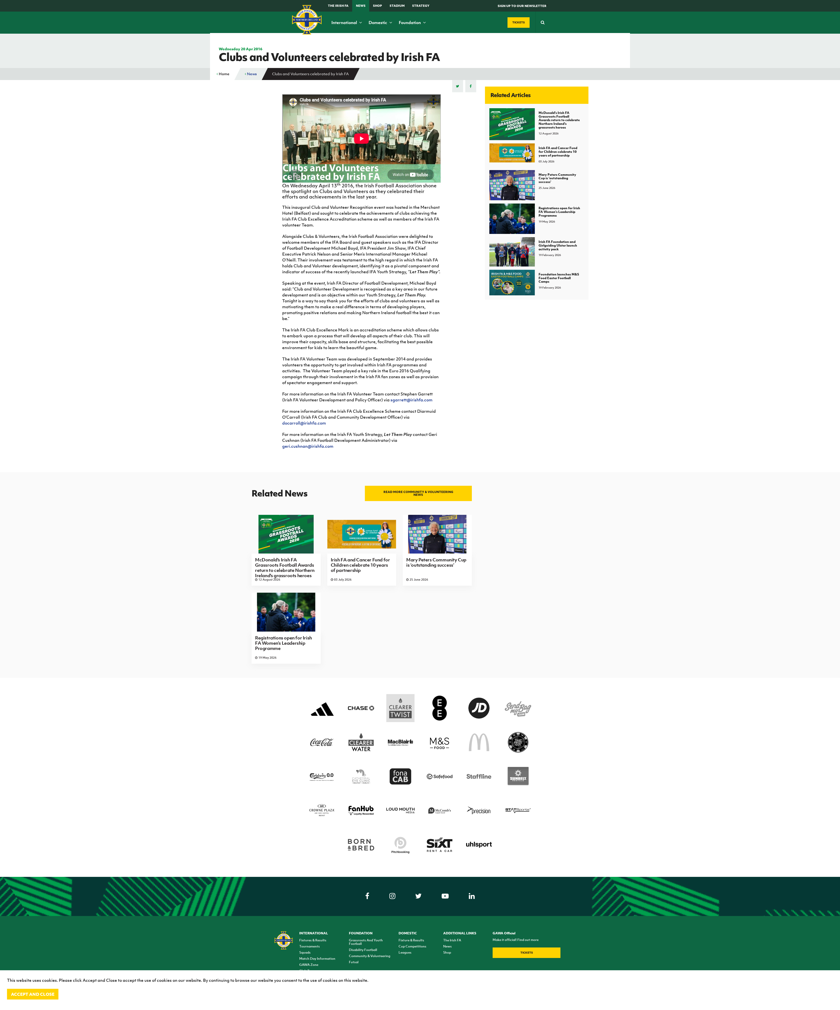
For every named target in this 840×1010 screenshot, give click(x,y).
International (344, 22)
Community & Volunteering (369, 956)
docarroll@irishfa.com (304, 423)
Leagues (405, 952)
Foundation (410, 22)
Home (223, 73)
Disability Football (363, 949)
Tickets (526, 952)
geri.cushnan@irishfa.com (307, 446)
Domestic (378, 22)
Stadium (397, 5)
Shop (377, 5)
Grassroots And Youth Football (366, 942)
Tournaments (309, 946)
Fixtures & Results (312, 940)
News (361, 5)
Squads (305, 952)
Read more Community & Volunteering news (418, 493)
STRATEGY (420, 5)
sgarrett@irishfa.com (411, 399)
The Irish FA (338, 5)
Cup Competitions (412, 946)
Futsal (354, 962)
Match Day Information (317, 958)
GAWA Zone (308, 964)
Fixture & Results (411, 940)
